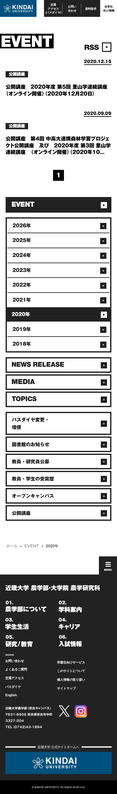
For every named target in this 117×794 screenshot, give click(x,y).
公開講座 (21, 513)
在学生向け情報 (109, 8)
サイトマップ (66, 688)
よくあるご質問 (16, 669)
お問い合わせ (72, 8)
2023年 (21, 270)
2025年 (21, 240)
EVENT (31, 546)
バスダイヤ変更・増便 (30, 423)
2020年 (21, 314)
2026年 (21, 225)
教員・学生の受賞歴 (33, 478)
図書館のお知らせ (30, 444)
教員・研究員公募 (30, 461)
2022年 (21, 285)
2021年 (21, 300)
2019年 (21, 329)
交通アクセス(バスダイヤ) (53, 8)
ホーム (11, 546)
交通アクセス (14, 678)
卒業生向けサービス (71, 662)
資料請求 (90, 9)
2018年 (21, 344)
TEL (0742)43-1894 (23, 726)
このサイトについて (71, 670)
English (11, 695)
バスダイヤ (13, 686)
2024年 (21, 255)
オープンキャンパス (33, 496)
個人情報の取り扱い (71, 679)
